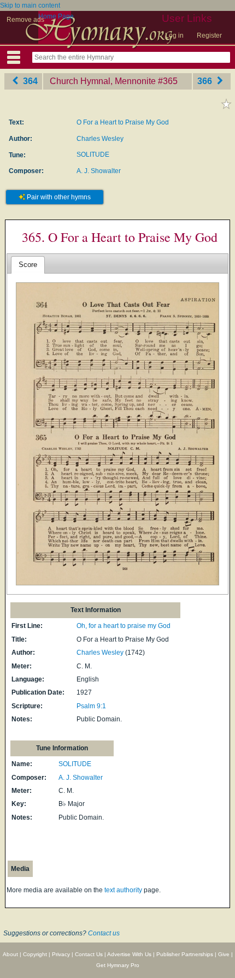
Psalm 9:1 (91, 706)
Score (28, 264)
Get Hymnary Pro (117, 965)
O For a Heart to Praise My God (123, 122)
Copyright (35, 954)
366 (205, 81)
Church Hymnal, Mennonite (103, 81)
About (10, 954)
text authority (123, 890)
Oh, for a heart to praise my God (124, 626)
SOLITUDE (93, 154)
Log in (174, 35)
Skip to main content (30, 5)
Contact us (104, 933)
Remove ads (25, 19)
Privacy (61, 954)
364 (29, 81)
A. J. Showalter (99, 171)
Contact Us (89, 954)
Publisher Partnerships (184, 954)
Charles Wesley (100, 139)
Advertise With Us (129, 954)
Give (224, 954)
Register (209, 35)
